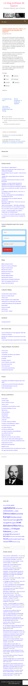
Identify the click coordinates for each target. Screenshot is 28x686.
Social (5, 539)
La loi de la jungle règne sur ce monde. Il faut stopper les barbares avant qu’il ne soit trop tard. (13, 660)
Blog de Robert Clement (7, 277)
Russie (13, 536)
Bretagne (6, 118)
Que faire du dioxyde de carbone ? (12, 124)
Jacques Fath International (8, 283)
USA (10, 541)
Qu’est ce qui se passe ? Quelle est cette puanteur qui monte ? (12, 674)
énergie (18, 541)
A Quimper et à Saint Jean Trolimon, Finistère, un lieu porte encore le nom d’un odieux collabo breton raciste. (13, 635)
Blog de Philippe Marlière (7, 275)
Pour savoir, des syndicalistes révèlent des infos (13, 440)
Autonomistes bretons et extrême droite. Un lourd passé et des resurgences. (13, 631)
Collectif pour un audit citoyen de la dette (11, 301)
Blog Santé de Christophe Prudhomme (11, 279)
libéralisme (8, 525)
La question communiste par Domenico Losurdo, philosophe (12, 568)
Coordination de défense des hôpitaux (11, 354)
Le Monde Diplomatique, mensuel (9, 386)
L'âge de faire (5, 416)
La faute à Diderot (6, 417)
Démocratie (9, 513)
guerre (8, 523)
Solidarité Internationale (7, 369)
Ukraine (5, 542)
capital (12, 505)
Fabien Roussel (7, 520)
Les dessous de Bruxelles (8, 429)
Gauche (10, 116)
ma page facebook (6, 322)
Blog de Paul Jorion (6, 273)
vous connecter (11, 135)
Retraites (6, 536)
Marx (22, 526)
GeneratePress (15, 683)
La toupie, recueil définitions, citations (10, 423)
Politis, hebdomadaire (7, 388)
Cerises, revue (5, 404)
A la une (6, 116)
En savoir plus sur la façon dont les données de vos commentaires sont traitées (13, 141)
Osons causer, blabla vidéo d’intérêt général (12, 439)
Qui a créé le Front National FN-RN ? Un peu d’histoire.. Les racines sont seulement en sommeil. (13, 640)
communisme (8, 511)
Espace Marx (5, 305)
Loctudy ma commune (7, 334)
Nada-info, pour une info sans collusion (11, 437)
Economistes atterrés (7, 356)
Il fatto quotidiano (6, 412)
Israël (18, 522)
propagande (7, 534)
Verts (22, 118)
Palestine (7, 531)
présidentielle (15, 534)
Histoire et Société (6, 307)
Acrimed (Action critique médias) (9, 294)
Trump (22, 539)
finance (14, 520)
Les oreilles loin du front (7, 433)
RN (10, 536)
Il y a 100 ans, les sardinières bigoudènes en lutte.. (13, 214)
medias (6, 529)
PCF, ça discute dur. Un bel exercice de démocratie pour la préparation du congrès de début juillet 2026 (13, 618)
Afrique (4, 505)
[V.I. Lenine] (14, 475)
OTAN (13, 529)
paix (18, 528)
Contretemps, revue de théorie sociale (11, 406)
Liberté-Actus (5, 309)
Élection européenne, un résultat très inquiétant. (18, 101)
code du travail (18, 508)
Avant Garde (5, 352)
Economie (19, 514)
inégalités (13, 522)
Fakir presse (4, 410)
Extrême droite (16, 517)
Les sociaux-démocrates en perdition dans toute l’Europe (7, 109)
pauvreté (13, 531)
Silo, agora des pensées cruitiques (10, 450)
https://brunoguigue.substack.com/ (10, 281)
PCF (16, 532)
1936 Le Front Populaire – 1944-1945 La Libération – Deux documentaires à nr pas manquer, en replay (13, 206)
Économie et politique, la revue (9, 408)
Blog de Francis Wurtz (7, 269)
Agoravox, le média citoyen (8, 295)
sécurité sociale (12, 539)
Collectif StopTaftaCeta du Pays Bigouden (11, 303)
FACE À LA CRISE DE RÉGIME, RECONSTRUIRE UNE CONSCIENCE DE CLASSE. (13, 614)
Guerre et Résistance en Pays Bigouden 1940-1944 (13, 332)
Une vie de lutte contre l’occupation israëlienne (13, 208)
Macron (17, 525)
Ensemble (4, 358)
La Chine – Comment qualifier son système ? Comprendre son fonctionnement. (12, 211)
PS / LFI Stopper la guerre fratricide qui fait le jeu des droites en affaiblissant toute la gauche (13, 627)
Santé (16, 536)
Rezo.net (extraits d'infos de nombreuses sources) (13, 448)
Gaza (4, 523)
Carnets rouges (5, 400)
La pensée (4, 419)
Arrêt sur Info (5, 297)
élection (11, 118)
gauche (19, 520)
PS (19, 534)
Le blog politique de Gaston (14, 4)
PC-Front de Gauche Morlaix (8, 368)
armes (8, 505)
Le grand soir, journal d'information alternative (12, 384)
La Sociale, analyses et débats (9, 421)
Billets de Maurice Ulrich (7, 264)
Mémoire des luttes (6, 435)
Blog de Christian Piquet (7, 267)
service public (21, 536)
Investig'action (5, 414)
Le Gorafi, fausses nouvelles (8, 425)
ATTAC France (5, 350)
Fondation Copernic (6, 360)
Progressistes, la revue (7, 442)
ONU (10, 529)
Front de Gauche (17, 118)
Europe (7, 516)
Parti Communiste (6, 366)
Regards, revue (5, 446)
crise (14, 511)
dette (16, 511)
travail (19, 539)
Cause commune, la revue (8, 402)
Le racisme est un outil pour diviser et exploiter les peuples (12, 611)
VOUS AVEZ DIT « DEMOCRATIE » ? (9, 167)
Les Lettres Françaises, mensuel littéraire (11, 431)
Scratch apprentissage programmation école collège (14, 340)
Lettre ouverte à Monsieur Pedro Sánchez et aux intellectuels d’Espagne (13, 558)
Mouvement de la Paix (7, 364)
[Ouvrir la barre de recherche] (25, 21)
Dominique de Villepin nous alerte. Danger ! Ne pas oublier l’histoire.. (13, 670)
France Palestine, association (8, 362)
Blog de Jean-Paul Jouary (7, 271)
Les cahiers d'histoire (7, 427)
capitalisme (9, 507)
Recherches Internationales (8, 444)
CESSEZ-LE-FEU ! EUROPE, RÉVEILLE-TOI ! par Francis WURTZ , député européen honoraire (13, 651)
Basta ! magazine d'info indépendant (10, 299)
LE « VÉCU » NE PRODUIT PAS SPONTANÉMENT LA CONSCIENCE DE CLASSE (13, 585)
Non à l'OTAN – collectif (7, 311)
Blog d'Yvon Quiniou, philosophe (9, 266)
